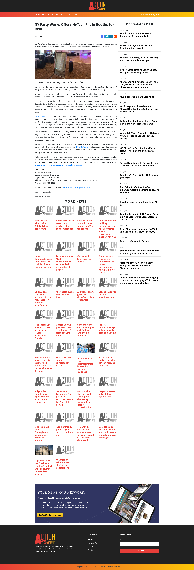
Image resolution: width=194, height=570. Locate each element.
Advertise (92, 547)
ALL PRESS (60, 15)
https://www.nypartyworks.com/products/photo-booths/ (59, 165)
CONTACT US (72, 15)
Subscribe (140, 551)
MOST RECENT (48, 15)
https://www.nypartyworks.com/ (76, 187)
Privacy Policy (93, 543)
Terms (90, 539)
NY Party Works (41, 117)
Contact (91, 550)
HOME (38, 15)
